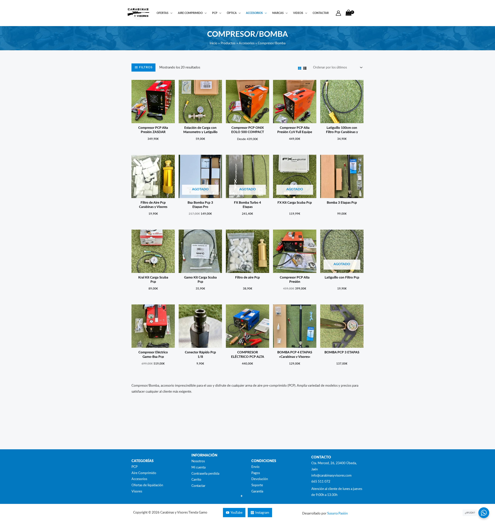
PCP (214, 13)
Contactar (198, 485)
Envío (255, 466)
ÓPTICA (232, 13)
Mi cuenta (198, 467)
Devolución (259, 479)
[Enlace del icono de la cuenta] (338, 13)
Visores (136, 491)
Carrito (196, 479)
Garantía (257, 491)
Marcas (278, 13)
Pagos (255, 473)
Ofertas (162, 13)
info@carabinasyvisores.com (331, 475)
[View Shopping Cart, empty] (348, 13)
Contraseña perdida (205, 473)
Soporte (257, 485)
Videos (298, 13)
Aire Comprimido (190, 13)
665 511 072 (320, 481)
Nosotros (198, 461)
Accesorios (254, 13)
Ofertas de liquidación (147, 485)
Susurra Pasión (337, 513)
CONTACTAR (321, 13)
